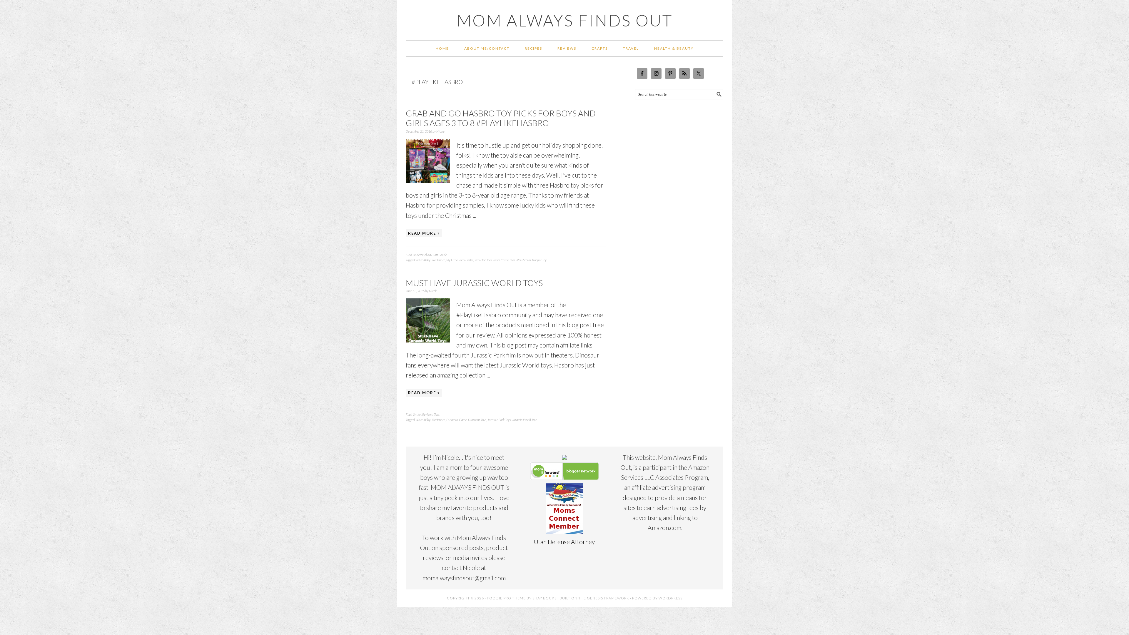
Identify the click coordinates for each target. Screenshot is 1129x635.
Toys (437, 414)
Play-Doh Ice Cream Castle (492, 260)
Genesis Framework (608, 598)
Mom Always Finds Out (565, 20)
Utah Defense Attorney (564, 541)
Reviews (427, 414)
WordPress (670, 598)
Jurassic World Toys (524, 420)
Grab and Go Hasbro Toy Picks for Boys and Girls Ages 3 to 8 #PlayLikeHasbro (501, 118)
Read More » (424, 233)
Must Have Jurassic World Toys (474, 283)
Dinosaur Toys (477, 420)
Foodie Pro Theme (506, 598)
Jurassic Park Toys (499, 420)
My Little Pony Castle (459, 260)
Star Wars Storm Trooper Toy (528, 260)
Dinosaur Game (456, 420)
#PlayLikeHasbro (434, 260)
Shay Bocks (544, 598)
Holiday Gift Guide (434, 255)
